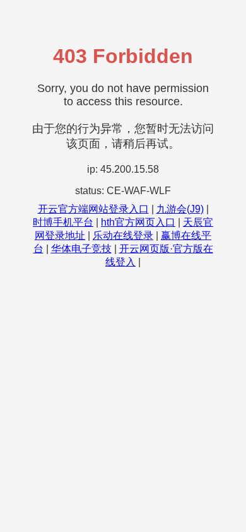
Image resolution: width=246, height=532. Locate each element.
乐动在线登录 (123, 235)
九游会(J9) (180, 209)
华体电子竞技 (81, 248)
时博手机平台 (63, 222)
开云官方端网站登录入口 (93, 209)
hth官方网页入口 (138, 222)
